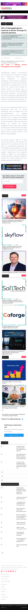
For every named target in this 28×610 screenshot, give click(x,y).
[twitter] (4, 571)
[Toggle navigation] (2, 12)
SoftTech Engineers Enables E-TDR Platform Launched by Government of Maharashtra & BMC (12, 302)
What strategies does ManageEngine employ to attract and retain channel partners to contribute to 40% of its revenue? (13, 45)
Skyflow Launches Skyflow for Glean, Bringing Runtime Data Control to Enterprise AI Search (12, 248)
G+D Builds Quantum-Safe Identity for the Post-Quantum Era (21, 504)
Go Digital (3, 591)
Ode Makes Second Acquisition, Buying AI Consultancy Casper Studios (13, 415)
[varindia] (16, 571)
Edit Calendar (3, 584)
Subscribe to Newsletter (5, 581)
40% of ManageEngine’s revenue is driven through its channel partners (14, 30)
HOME (3, 23)
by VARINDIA (5, 58)
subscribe (9, 186)
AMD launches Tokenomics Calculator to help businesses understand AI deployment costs (13, 353)
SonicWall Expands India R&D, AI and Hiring (14, 272)
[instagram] (7, 571)
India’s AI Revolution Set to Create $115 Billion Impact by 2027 (21, 540)
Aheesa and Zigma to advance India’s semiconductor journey (21, 510)
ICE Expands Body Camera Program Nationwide (20, 534)
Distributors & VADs (5, 574)
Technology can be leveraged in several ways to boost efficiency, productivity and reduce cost (21, 465)
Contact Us (3, 599)
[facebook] (2, 571)
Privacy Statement (4, 596)
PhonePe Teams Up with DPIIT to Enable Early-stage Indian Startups (13, 407)
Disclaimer (3, 594)
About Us (3, 586)
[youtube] (11, 571)
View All (23, 195)
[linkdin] (9, 571)
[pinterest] (13, 571)
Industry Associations (5, 576)
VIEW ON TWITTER (14, 435)
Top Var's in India (4, 578)
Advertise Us (3, 589)
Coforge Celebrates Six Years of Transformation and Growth (10, 327)
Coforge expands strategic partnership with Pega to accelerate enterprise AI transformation (21, 490)
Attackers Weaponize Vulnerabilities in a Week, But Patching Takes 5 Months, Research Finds (13, 222)
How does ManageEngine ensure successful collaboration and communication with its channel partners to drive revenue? (13, 37)
